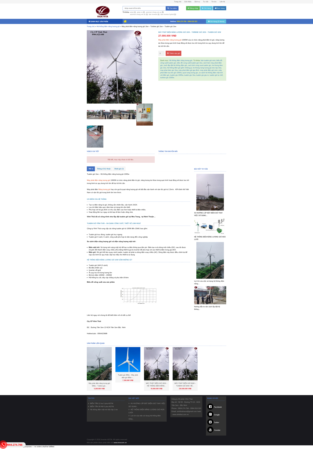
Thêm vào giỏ (174, 53)
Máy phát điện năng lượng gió (170, 40)
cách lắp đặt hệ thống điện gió (175, 65)
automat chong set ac (153, 12)
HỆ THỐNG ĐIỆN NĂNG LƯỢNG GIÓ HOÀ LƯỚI (210, 238)
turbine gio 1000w (167, 77)
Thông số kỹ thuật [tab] (104, 169)
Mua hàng (111, 389)
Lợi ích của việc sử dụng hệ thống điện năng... (209, 282)
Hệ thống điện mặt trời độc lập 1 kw (104, 409)
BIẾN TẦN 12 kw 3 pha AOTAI (101, 403)
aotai (131, 12)
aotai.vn (139, 12)
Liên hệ (222, 2)
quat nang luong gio (190, 73)
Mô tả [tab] (91, 169)
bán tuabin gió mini (208, 60)
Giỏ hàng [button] (207, 8)
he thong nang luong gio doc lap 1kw (207, 68)
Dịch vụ (197, 2)
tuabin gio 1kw (189, 75)
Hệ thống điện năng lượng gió (108, 26)
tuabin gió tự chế (216, 75)
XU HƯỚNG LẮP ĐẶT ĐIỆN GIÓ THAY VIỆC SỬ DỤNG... (208, 214)
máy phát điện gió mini (209, 70)
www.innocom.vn (120, 442)
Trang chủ (177, 2)
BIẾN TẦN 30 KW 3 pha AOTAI (102, 406)
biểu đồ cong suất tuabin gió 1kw (189, 63)
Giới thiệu (187, 2)
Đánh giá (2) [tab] (119, 169)
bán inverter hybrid (167, 14)
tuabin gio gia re (202, 75)
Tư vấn (205, 2)
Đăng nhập (193, 8)
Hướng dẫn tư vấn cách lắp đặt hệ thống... (207, 308)
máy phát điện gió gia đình (189, 70)
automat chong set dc (137, 14)
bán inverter (153, 14)
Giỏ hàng (217, 21)
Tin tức (214, 2)
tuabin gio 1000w (176, 75)
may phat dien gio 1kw (169, 70)
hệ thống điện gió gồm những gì (179, 68)
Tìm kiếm (173, 8)
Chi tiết (93, 389)
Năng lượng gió (104, 189)
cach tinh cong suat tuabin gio (199, 65)
